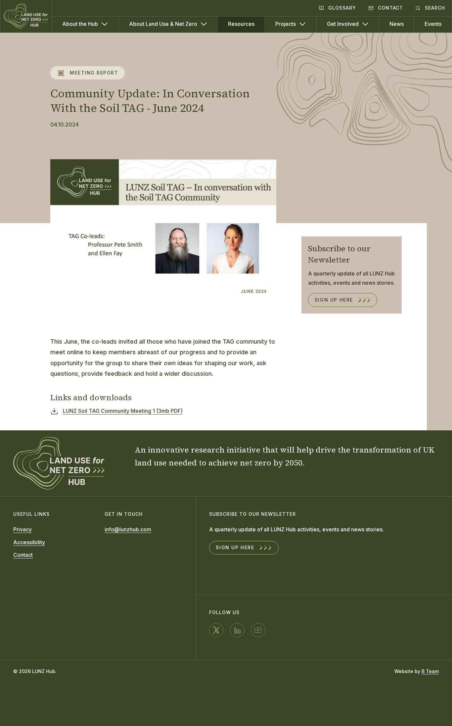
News (396, 24)
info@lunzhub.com (128, 529)
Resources (241, 24)
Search (434, 8)
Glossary (341, 8)
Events (433, 24)
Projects (286, 24)
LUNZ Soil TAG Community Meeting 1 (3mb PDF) (123, 411)
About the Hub (80, 24)
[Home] (26, 16)
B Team (430, 671)
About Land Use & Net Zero (164, 24)
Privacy (22, 529)
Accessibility (29, 542)
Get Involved (343, 24)
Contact (389, 8)
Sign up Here (334, 300)
